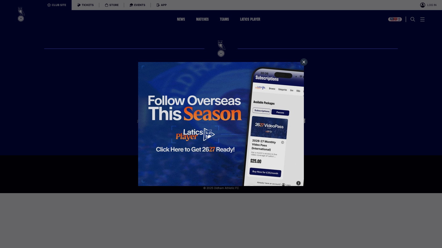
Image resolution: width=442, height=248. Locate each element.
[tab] (304, 62)
